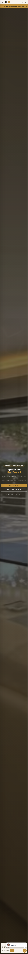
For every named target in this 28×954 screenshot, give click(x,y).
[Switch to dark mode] (22, 2)
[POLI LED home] (7, 2)
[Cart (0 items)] (25, 2)
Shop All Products (13, 485)
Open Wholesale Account (14, 489)
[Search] (20, 2)
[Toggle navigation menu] (2, 2)
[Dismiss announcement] (26, 6)
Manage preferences (6, 950)
